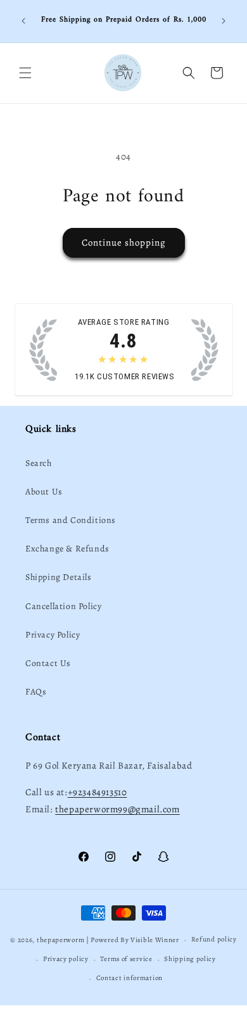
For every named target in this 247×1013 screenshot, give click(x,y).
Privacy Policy (52, 635)
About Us (44, 492)
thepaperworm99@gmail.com (117, 809)
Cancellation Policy (63, 606)
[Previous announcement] (23, 21)
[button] (25, 73)
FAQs (35, 692)
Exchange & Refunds (67, 549)
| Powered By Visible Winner (132, 940)
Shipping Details (58, 577)
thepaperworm (60, 940)
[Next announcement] (224, 21)
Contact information (129, 978)
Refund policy (214, 939)
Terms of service (126, 959)
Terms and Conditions (70, 520)
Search (38, 463)
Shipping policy (190, 959)
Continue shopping (124, 242)
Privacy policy (66, 959)
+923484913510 (97, 792)
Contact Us (48, 663)
